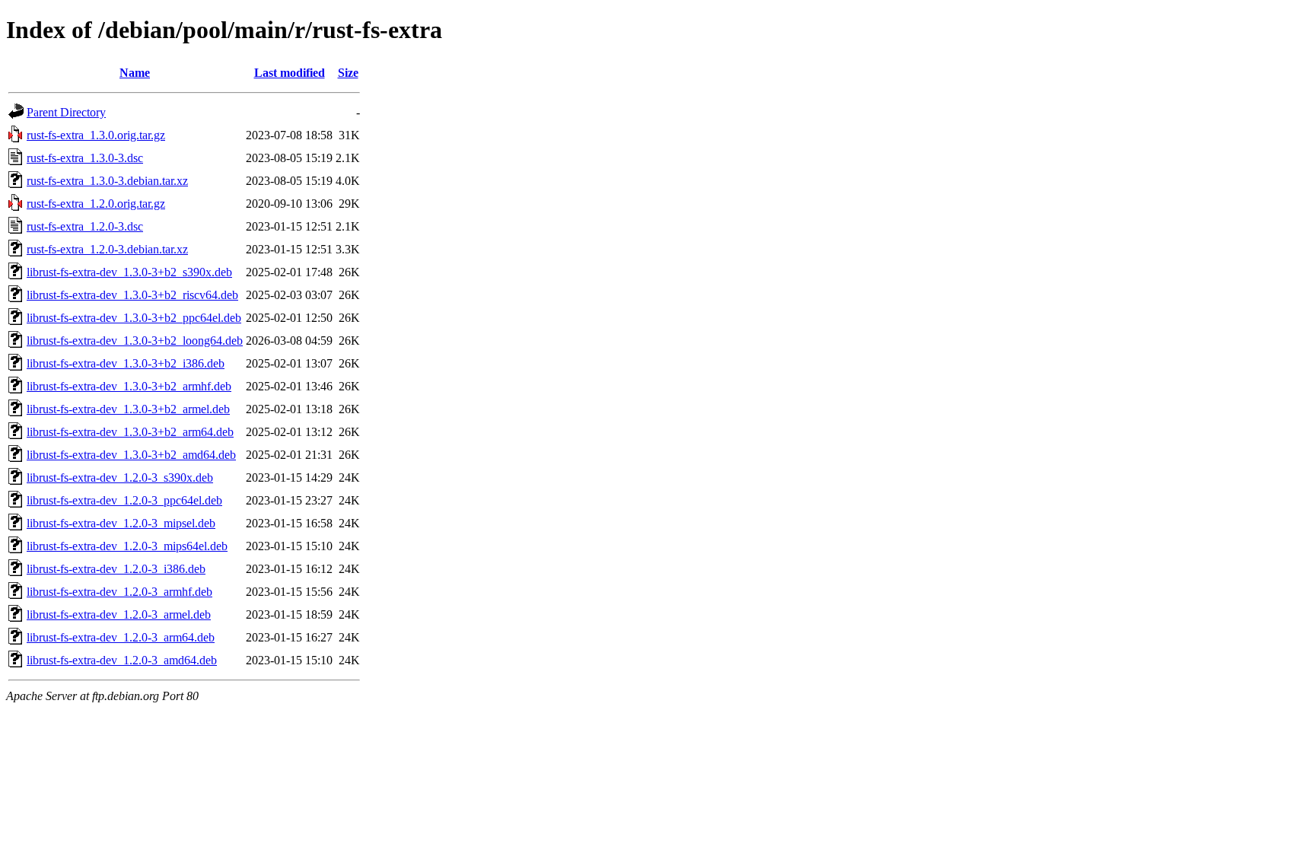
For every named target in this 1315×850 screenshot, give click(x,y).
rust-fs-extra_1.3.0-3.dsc (85, 157)
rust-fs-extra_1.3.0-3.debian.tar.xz (107, 180)
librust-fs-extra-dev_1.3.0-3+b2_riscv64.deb (132, 294)
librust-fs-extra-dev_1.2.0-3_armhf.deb (119, 591)
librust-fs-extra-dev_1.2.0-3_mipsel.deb (121, 523)
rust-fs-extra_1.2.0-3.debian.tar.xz (107, 249)
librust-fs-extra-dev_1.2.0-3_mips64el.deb (127, 546)
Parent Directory (66, 112)
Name (134, 72)
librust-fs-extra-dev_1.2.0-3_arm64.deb (121, 637)
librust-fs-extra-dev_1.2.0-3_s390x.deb (120, 477)
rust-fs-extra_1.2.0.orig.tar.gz (96, 203)
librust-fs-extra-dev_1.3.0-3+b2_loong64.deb (135, 340)
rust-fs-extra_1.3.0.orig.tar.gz (96, 135)
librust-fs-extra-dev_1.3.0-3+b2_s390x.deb (129, 272)
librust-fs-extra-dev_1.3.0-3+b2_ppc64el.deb (134, 317)
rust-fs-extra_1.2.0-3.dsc (85, 226)
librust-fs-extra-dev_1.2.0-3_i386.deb (116, 568)
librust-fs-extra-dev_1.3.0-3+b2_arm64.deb (130, 431)
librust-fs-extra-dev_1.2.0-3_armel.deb (119, 614)
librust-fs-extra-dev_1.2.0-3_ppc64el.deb (124, 500)
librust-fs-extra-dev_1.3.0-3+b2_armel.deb (128, 409)
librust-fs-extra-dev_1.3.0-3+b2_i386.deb (125, 363)
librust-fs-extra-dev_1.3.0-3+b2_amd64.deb (131, 454)
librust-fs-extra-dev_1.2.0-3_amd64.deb (122, 660)
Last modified (289, 72)
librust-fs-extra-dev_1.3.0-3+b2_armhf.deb (129, 386)
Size (348, 72)
